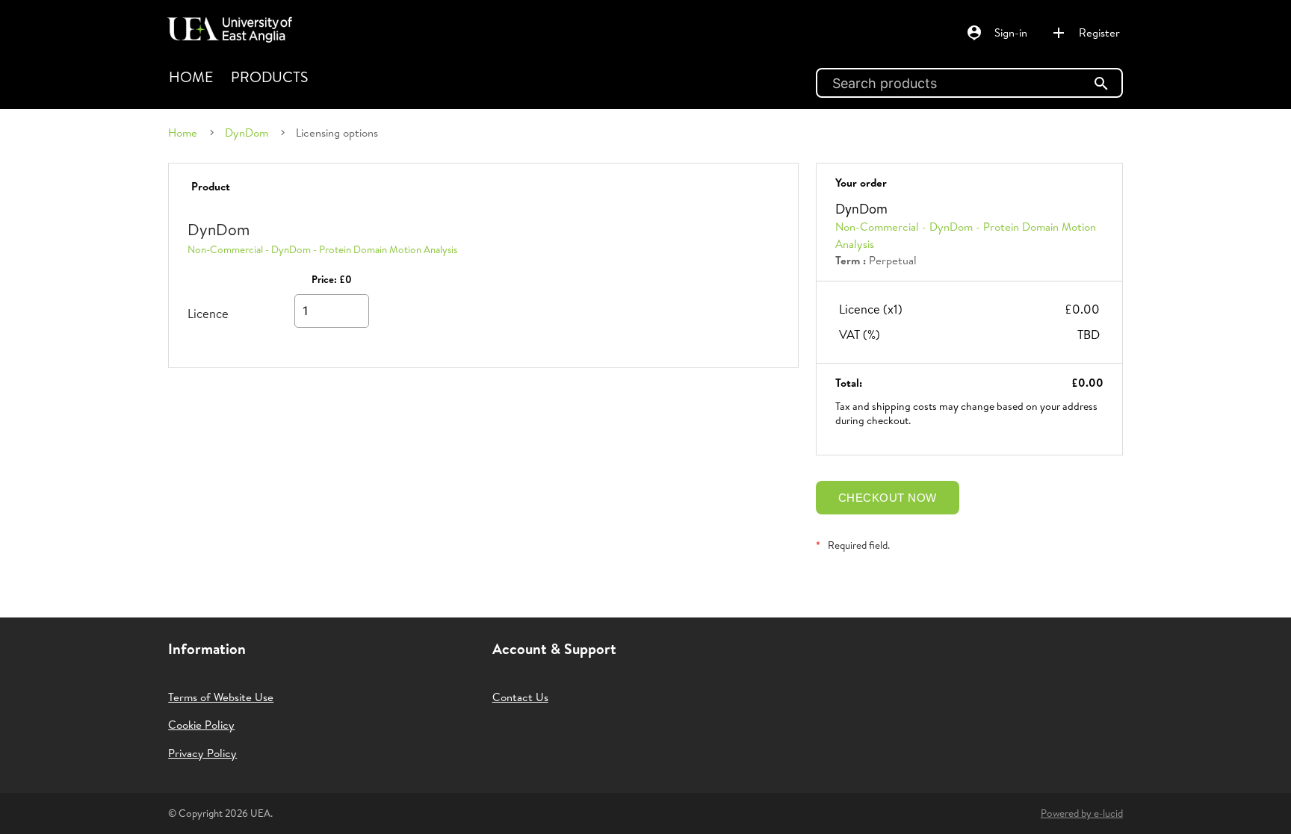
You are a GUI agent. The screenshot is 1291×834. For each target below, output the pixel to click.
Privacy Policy (202, 753)
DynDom (246, 132)
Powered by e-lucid (1082, 813)
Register (1085, 33)
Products (269, 76)
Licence (208, 313)
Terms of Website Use (220, 697)
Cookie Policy (201, 724)
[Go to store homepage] (226, 23)
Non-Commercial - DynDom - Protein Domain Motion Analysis (322, 249)
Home (191, 76)
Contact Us (520, 697)
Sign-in (996, 33)
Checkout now (887, 497)
